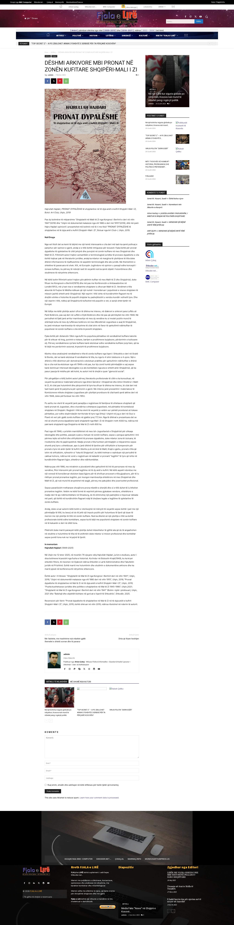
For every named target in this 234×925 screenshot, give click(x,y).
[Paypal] (75, 669)
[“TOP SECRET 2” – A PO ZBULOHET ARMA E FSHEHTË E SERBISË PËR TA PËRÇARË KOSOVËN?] (92, 697)
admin (50, 75)
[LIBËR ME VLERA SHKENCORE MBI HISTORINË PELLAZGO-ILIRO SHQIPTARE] (206, 875)
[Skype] (80, 669)
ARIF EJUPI (151, 231)
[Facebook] (185, 17)
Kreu (46, 52)
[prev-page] (46, 720)
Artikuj (53, 52)
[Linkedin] (34, 883)
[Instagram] (190, 17)
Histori (54, 56)
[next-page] (50, 720)
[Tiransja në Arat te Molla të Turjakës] (206, 889)
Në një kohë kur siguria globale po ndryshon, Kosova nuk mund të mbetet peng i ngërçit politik (58, 712)
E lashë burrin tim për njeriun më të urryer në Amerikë (184, 900)
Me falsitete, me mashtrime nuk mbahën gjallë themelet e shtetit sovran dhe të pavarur (65, 640)
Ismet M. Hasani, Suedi (156, 198)
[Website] (90, 669)
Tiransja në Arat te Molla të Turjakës (180, 887)
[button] (206, 16)
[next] (214, 43)
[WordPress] (95, 669)
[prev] (209, 43)
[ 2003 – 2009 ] (148, 30)
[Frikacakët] (182, 179)
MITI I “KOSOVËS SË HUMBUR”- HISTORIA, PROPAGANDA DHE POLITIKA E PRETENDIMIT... (157, 164)
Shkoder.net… (151, 270)
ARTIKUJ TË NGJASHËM (56, 682)
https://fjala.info (69, 658)
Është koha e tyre (176, 198)
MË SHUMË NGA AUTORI (80, 682)
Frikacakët (149, 176)
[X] (195, 17)
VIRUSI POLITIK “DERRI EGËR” (44, 43)
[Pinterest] (60, 81)
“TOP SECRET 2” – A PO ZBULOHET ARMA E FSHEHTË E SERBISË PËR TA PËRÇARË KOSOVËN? (91, 712)
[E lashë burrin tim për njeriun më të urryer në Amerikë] (206, 902)
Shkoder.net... (77, 875)
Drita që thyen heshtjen (129, 638)
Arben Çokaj (150, 260)
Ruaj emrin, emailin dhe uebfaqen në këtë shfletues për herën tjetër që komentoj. (83, 785)
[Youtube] (200, 17)
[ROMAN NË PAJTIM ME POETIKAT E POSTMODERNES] (140, 895)
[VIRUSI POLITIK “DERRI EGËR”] (124, 697)
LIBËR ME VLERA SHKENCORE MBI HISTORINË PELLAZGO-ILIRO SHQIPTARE (183, 874)
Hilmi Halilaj (152, 213)
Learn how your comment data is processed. (99, 797)
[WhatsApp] (66, 81)
